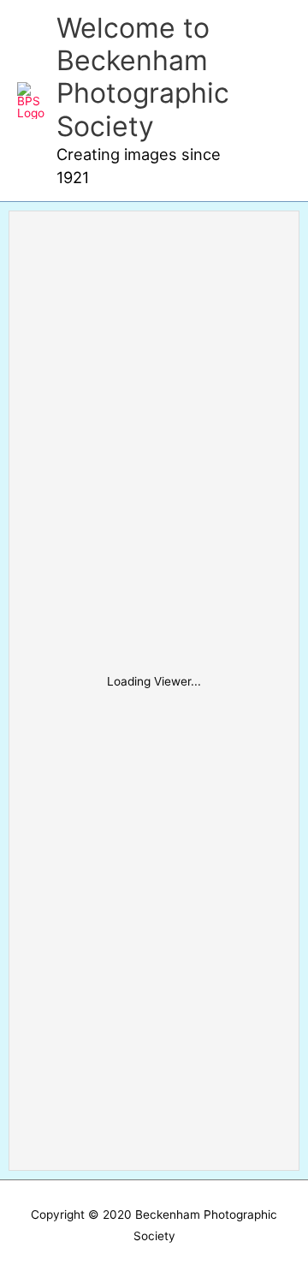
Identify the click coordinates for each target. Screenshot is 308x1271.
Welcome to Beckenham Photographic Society (142, 77)
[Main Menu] (273, 101)
